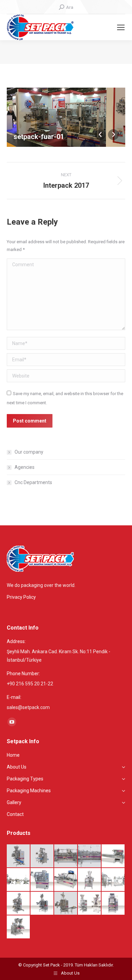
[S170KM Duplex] (66, 856)
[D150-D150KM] (113, 880)
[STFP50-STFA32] (42, 880)
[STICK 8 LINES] (113, 903)
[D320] (42, 856)
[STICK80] (42, 903)
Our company (29, 452)
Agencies (25, 467)
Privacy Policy (21, 597)
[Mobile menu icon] (120, 27)
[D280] (90, 880)
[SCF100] (18, 880)
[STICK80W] (18, 903)
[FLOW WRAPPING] (113, 856)
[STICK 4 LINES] (18, 856)
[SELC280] (66, 880)
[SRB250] (90, 856)
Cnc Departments (33, 482)
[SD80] (18, 927)
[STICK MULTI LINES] (90, 903)
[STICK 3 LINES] (66, 903)
